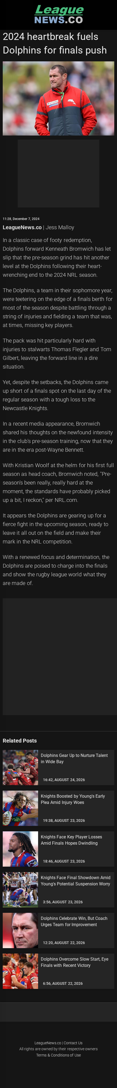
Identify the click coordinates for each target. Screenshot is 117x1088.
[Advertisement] (58, 173)
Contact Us (73, 1043)
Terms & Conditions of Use (58, 1055)
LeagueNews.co (22, 227)
